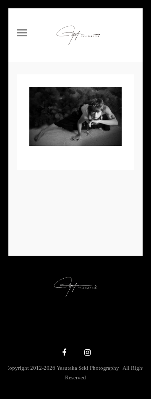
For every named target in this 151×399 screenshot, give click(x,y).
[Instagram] (86, 353)
